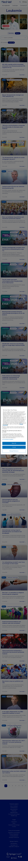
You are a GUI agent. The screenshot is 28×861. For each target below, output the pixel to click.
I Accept (14, 447)
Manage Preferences (14, 451)
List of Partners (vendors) (7, 439)
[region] (14, 430)
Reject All (14, 443)
